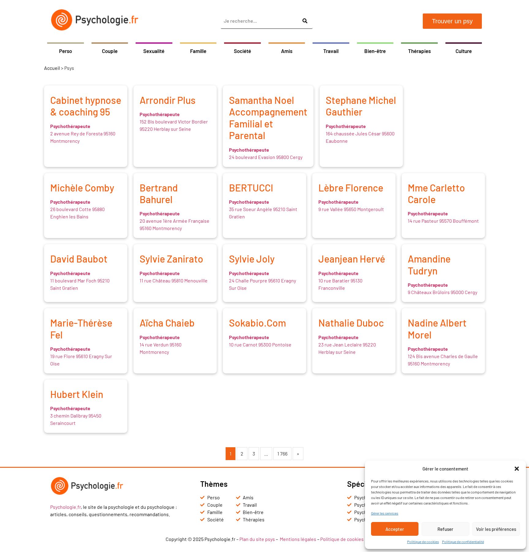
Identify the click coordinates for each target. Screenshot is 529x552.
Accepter (394, 529)
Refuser (445, 529)
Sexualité (153, 51)
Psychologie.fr (65, 507)
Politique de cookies (423, 541)
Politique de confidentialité (463, 541)
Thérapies (419, 51)
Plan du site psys (257, 539)
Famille (198, 51)
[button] (517, 469)
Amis (286, 51)
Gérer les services (384, 513)
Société (242, 51)
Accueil (52, 68)
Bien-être (375, 51)
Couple (110, 51)
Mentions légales (298, 539)
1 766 (282, 453)
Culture (464, 51)
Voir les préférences (496, 529)
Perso (65, 51)
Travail (331, 51)
